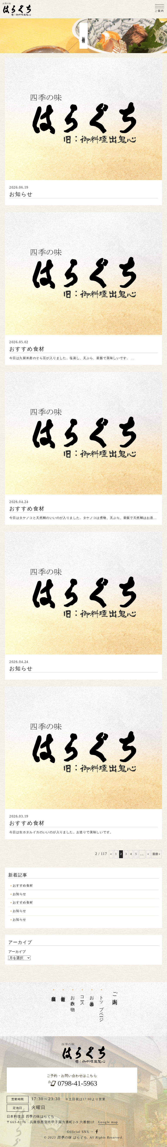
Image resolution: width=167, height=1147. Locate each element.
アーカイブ (17, 951)
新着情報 (63, 994)
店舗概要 (53, 994)
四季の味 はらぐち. (72, 1137)
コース (82, 998)
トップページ (101, 1006)
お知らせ (19, 894)
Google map (108, 1122)
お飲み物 (72, 999)
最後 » (156, 854)
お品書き (92, 999)
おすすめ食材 (23, 885)
